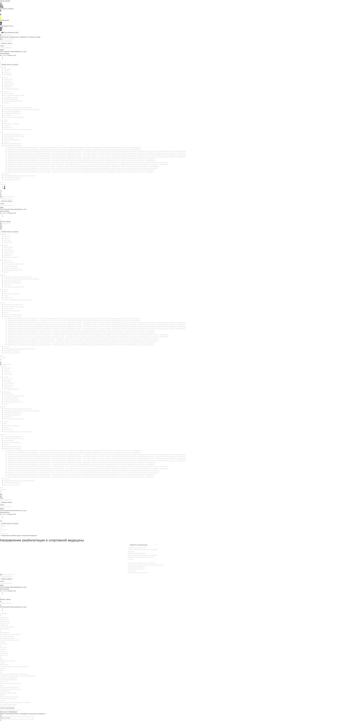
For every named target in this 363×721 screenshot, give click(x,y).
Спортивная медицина (11, 89)
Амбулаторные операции (12, 145)
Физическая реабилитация (12, 143)
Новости (6, 71)
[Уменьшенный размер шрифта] (1, 3)
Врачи (2, 106)
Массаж (6, 103)
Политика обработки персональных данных (18, 129)
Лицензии (7, 73)
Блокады (6, 174)
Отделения (4, 77)
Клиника (3, 67)
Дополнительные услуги (12, 179)
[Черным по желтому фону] (0, 16)
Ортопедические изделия (12, 177)
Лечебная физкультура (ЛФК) (13, 101)
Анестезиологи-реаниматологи (14, 117)
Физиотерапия (8, 93)
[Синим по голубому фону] (0, 14)
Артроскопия (8, 79)
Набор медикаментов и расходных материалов (19, 176)
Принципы (7, 69)
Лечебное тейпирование (12, 140)
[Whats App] (4, 188)
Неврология (8, 87)
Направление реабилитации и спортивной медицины (21, 109)
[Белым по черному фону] (0, 12)
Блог (1, 182)
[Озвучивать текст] (1, 28)
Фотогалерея (8, 74)
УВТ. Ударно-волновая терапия (14, 95)
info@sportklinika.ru (6, 48)
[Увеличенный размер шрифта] (1, 6)
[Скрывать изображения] (1, 24)
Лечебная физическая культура (14, 136)
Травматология (9, 83)
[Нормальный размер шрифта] (1, 5)
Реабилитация (8, 85)
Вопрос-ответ (8, 127)
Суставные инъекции (11, 97)
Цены (2, 132)
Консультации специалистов (13, 134)
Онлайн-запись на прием (9, 64)
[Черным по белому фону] (0, 10)
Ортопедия (7, 81)
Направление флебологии (12, 111)
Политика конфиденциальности (10, 710)
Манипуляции (5, 91)
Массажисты (8, 115)
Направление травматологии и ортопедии (18, 108)
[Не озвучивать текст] (1, 30)
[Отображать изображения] (1, 22)
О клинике (3, 644)
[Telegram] (4, 186)
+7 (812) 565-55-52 (8, 39)
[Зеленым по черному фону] (0, 18)
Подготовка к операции (11, 124)
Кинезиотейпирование (11, 99)
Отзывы (6, 126)
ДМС (5, 122)
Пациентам (4, 120)
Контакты (3, 184)
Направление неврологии (12, 113)
